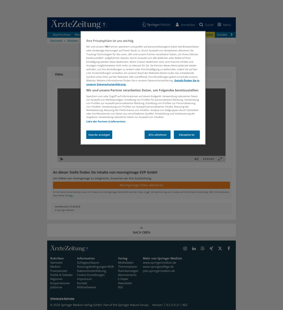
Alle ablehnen (158, 134)
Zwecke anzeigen (99, 134)
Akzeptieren (187, 134)
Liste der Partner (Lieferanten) (105, 121)
